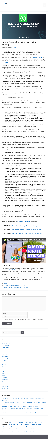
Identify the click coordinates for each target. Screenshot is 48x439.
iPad (3, 367)
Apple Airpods (5, 345)
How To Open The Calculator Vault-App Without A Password (22, 431)
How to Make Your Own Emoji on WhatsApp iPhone (27, 233)
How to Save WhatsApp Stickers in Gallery (24, 226)
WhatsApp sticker (37, 57)
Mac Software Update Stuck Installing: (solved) (15, 285)
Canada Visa (5, 352)
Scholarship (5, 379)
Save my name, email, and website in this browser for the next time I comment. (23, 319)
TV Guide (4, 382)
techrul (3, 426)
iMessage (5, 62)
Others (3, 375)
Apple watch (5, 349)
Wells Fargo (5, 386)
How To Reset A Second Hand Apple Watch (18, 426)
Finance (4, 360)
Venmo (3, 384)
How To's (6, 283)
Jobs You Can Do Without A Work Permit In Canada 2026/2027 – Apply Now (21, 412)
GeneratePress (31, 437)
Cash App (4, 354)
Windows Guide (6, 388)
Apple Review (5, 347)
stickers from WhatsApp (23, 221)
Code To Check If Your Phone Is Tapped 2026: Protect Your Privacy (25, 422)
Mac (3, 373)
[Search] (22, 332)
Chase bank (5, 356)
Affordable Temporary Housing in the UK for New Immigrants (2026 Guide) (21, 406)
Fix (2, 362)
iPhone (3, 369)
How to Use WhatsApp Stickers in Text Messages (26, 229)
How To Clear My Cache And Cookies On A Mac (16, 287)
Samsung (4, 377)
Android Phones (6, 343)
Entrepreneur (5, 358)
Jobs (3, 371)
